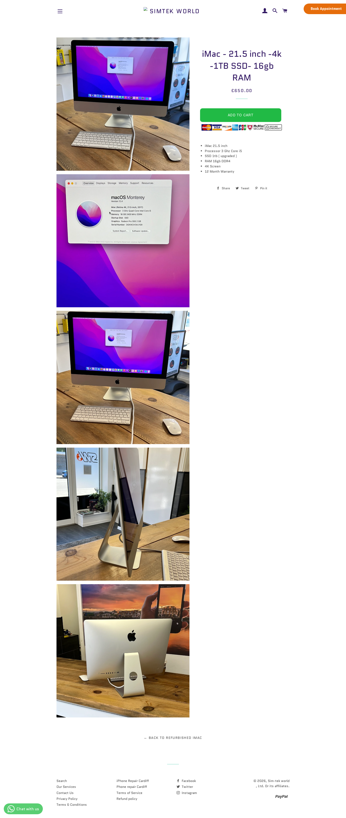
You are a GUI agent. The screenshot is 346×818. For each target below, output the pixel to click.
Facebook (188, 780)
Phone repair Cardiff (132, 786)
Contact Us (65, 792)
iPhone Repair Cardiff (133, 780)
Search (61, 780)
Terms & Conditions (71, 804)
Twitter (187, 786)
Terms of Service (129, 792)
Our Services (66, 786)
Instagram (189, 792)
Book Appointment (326, 8)
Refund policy (127, 798)
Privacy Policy (66, 798)
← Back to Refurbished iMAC (173, 737)
